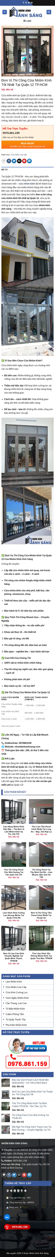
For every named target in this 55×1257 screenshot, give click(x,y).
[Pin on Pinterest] (24, 161)
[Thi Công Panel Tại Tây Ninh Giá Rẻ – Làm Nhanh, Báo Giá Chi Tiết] (41, 854)
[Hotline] (7, 1227)
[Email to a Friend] (19, 161)
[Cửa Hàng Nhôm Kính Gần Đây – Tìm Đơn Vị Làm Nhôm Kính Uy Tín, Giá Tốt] (13, 811)
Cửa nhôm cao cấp (19, 155)
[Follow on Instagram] (26, 3)
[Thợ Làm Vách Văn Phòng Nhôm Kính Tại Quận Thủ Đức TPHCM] (41, 938)
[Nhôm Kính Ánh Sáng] (26, 12)
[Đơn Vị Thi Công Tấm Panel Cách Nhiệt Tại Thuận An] (41, 897)
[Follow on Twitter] (29, 3)
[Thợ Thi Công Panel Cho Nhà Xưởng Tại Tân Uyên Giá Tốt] (13, 854)
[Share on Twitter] (14, 161)
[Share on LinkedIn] (29, 161)
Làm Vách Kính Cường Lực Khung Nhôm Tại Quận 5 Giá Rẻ (14, 915)
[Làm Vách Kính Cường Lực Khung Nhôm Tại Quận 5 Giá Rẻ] (13, 897)
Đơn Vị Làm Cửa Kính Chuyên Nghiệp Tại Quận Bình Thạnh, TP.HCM (13, 957)
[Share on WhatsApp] (4, 161)
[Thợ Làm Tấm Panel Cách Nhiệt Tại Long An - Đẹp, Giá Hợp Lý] (41, 811)
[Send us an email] (31, 3)
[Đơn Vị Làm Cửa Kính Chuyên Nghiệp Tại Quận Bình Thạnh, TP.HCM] (13, 938)
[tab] (27, 170)
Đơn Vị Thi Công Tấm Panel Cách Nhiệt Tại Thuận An (41, 915)
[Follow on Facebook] (23, 3)
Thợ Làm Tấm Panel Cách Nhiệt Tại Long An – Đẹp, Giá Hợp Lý (41, 829)
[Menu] (4, 12)
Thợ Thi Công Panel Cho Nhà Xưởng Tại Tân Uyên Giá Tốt (13, 872)
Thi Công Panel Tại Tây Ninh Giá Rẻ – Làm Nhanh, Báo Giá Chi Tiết (41, 873)
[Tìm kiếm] (49, 12)
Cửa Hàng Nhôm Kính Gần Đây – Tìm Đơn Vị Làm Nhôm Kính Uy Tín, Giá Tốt (13, 830)
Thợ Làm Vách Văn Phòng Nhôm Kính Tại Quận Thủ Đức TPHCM (41, 955)
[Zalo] (7, 1217)
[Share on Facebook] (9, 161)
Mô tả (4, 170)
